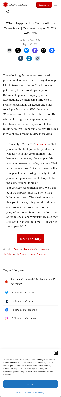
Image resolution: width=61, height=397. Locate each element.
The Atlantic (8, 254)
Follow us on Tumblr (23, 301)
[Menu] (55, 5)
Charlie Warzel (29, 249)
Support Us (44, 4)
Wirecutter (41, 254)
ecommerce (43, 249)
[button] (56, 353)
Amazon (17, 249)
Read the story (30, 238)
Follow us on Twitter (23, 292)
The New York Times (25, 254)
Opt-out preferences (23, 392)
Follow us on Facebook (24, 310)
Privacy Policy (38, 392)
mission (42, 144)
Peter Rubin (35, 40)
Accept (30, 384)
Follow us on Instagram (24, 318)
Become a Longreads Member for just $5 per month (33, 281)
